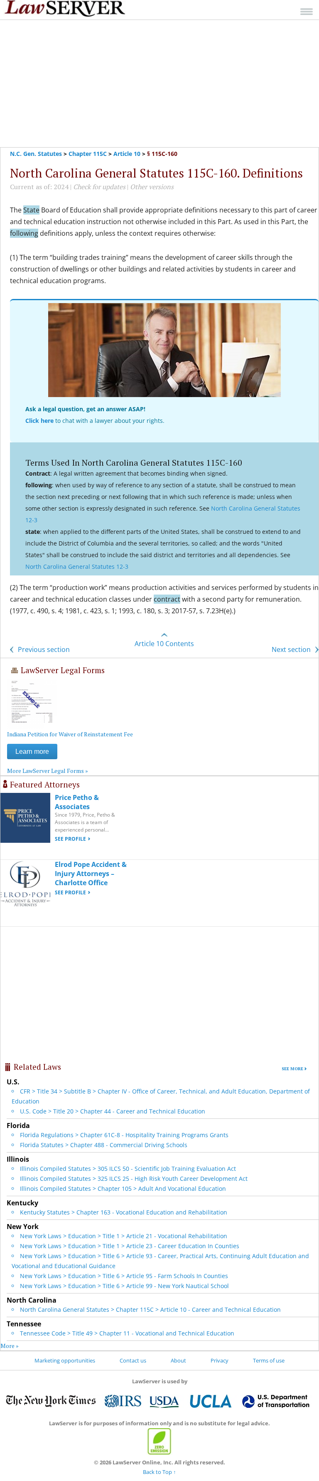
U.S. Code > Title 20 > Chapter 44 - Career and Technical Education (112, 1111)
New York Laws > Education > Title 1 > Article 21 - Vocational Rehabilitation (123, 1236)
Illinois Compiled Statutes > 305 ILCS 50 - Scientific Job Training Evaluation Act (128, 1168)
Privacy (219, 1360)
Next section (292, 649)
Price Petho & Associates (77, 802)
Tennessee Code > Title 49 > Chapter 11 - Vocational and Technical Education (127, 1333)
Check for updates (99, 186)
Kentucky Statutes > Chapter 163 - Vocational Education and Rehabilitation (123, 1212)
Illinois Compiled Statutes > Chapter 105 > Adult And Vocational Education (123, 1188)
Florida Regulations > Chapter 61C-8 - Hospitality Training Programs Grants (124, 1135)
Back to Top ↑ (159, 1472)
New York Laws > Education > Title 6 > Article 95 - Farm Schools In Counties (124, 1276)
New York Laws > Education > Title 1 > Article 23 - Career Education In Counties (129, 1246)
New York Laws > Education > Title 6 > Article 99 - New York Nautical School (124, 1286)
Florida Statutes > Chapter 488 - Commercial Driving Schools (103, 1145)
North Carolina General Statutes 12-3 (76, 566)
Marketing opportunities (64, 1360)
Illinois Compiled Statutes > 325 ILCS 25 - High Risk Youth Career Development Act (134, 1178)
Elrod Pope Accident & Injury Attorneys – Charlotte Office (91, 873)
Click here (39, 421)
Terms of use (269, 1360)
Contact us (133, 1360)
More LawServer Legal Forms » (47, 771)
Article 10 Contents (164, 643)
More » (9, 1346)
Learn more (32, 751)
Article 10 (126, 154)
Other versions (152, 186)
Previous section (43, 649)
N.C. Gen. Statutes (36, 154)
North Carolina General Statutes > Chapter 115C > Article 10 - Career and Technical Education (150, 1309)
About (178, 1360)
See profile (70, 838)
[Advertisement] (159, 83)
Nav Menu (306, 11)
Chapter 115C (88, 154)
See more (292, 1068)
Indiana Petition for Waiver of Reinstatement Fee (70, 734)
